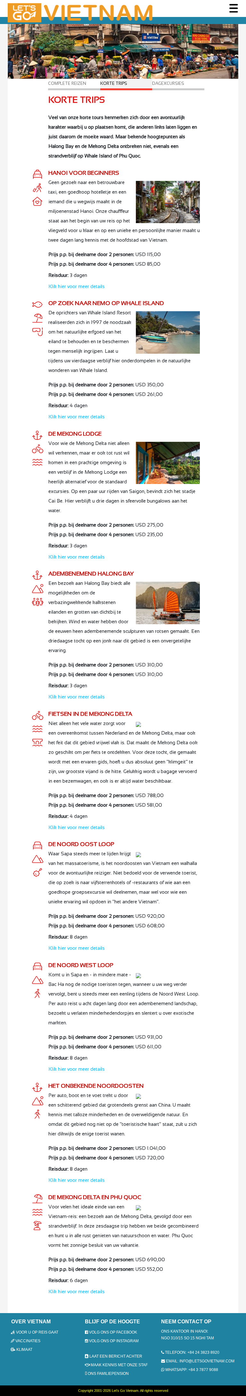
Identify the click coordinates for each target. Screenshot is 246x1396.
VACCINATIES (27, 1341)
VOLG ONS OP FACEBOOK (112, 1332)
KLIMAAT (23, 1349)
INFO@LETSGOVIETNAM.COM (206, 1361)
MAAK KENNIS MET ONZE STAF (119, 1365)
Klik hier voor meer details (76, 286)
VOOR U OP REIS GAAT (36, 1332)
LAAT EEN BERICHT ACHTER (115, 1356)
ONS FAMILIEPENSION (108, 1373)
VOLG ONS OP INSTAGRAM (113, 1341)
